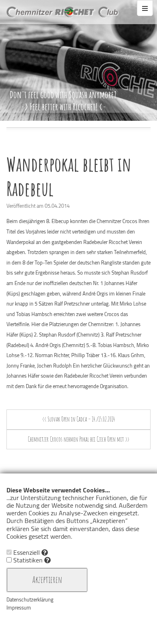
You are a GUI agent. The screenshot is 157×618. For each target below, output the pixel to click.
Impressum (18, 607)
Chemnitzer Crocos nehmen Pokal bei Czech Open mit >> (78, 439)
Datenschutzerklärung (30, 599)
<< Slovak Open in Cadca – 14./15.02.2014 (78, 419)
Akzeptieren (47, 579)
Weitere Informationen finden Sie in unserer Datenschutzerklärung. (77, 541)
